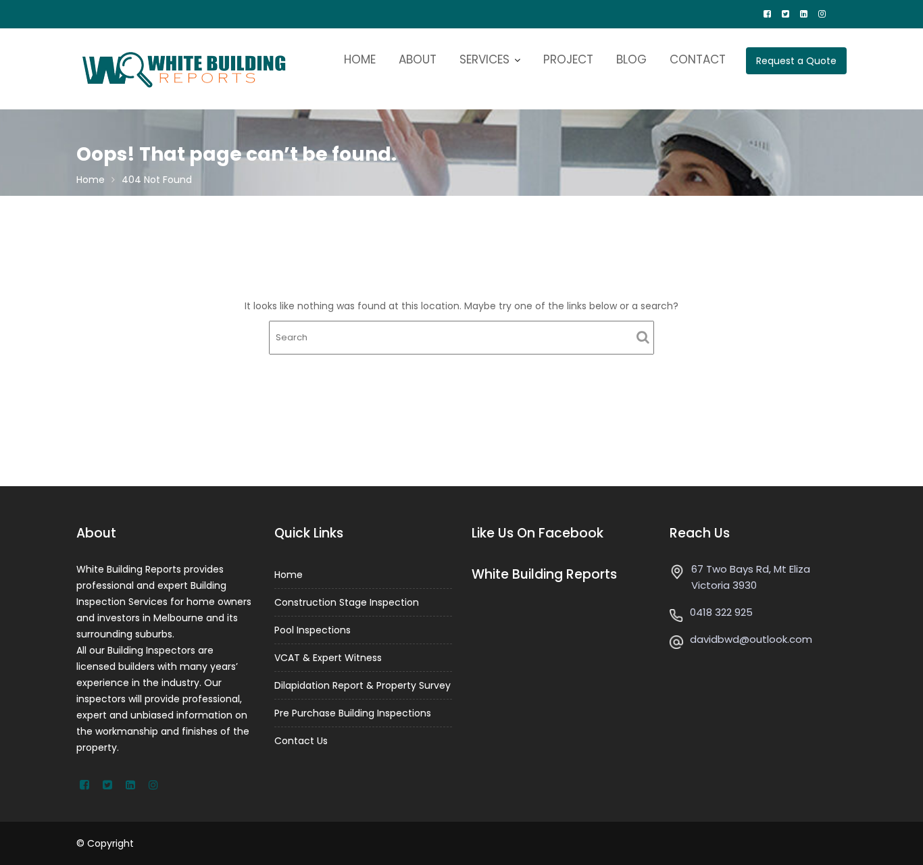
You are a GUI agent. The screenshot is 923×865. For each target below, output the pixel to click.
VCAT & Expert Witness (328, 657)
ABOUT (417, 59)
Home (288, 574)
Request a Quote (796, 61)
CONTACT (698, 59)
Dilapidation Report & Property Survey (362, 685)
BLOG (631, 59)
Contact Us (301, 741)
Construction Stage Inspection (346, 602)
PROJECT (568, 59)
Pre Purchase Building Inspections (352, 713)
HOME (360, 59)
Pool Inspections (312, 630)
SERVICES (484, 59)
